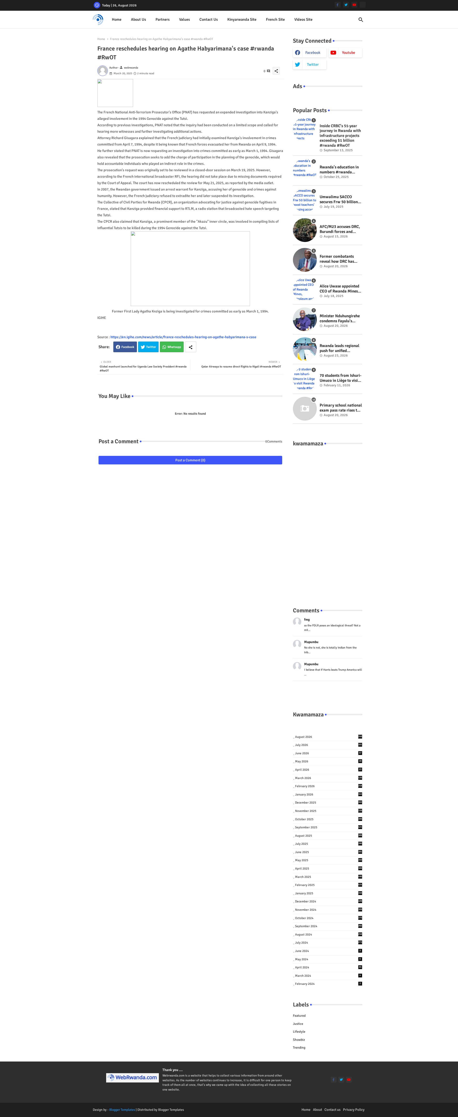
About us (138, 19)
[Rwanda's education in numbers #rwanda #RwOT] (305, 170)
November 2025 (328, 811)
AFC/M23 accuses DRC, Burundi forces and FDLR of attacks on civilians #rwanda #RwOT (340, 229)
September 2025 (328, 827)
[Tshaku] (363, 5)
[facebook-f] (338, 5)
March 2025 (328, 877)
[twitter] (346, 5)
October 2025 (328, 819)
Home (116, 19)
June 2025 (328, 852)
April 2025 (328, 868)
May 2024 (328, 959)
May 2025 (328, 860)
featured (299, 1016)
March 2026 (328, 778)
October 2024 (328, 918)
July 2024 (328, 943)
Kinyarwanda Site (241, 19)
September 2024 (328, 926)
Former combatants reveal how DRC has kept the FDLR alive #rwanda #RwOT (337, 259)
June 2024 (328, 951)
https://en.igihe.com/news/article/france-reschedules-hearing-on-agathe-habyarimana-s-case (183, 337)
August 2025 (328, 836)
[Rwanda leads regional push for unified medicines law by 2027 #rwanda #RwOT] (305, 349)
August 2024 (328, 934)
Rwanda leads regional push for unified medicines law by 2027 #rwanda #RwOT (339, 348)
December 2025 (328, 803)
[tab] (116, 20)
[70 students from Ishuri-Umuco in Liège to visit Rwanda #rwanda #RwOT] (305, 379)
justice (298, 1024)
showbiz (299, 1040)
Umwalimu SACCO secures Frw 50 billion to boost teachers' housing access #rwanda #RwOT (339, 199)
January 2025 (328, 893)
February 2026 (328, 786)
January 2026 (328, 794)
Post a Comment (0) (190, 460)
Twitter (151, 347)
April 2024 (328, 967)
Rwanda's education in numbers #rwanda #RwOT (339, 170)
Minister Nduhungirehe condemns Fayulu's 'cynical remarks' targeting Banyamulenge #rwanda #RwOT (340, 318)
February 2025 (328, 885)
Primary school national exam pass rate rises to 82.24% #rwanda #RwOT (341, 408)
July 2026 (328, 745)
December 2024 (328, 901)
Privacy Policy (353, 1109)
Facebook (127, 347)
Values (184, 19)
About (317, 1109)
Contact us (208, 19)
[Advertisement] (327, 522)
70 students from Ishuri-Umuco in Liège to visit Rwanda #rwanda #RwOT (340, 378)
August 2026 (328, 737)
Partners (163, 19)
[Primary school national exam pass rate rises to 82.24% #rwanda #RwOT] (305, 409)
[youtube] (354, 5)
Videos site (303, 19)
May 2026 (328, 761)
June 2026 (328, 753)
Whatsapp (174, 347)
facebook (312, 52)
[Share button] (190, 347)
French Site (275, 19)
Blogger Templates (122, 1110)
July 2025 (328, 844)
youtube (348, 52)
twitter (313, 64)
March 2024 (328, 976)
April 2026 (328, 770)
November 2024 (328, 910)
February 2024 (328, 984)
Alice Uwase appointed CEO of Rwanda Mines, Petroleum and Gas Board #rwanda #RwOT (340, 289)
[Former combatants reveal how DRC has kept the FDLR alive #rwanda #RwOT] (305, 260)
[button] (361, 20)
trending (299, 1048)
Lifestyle (299, 1032)
